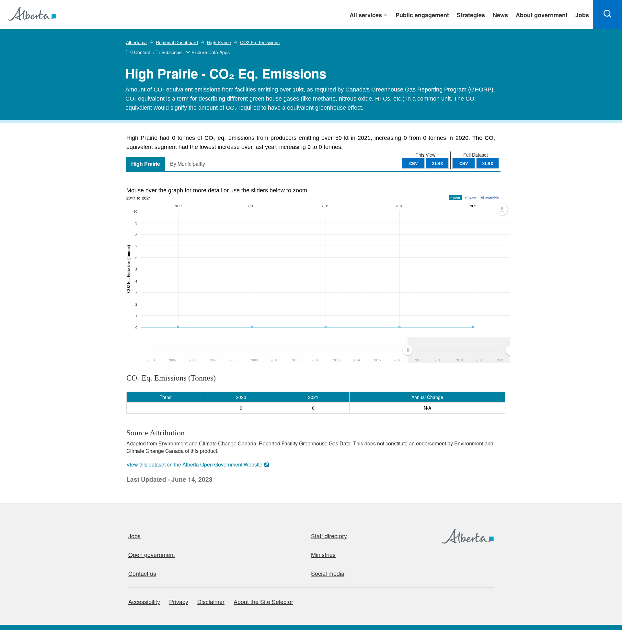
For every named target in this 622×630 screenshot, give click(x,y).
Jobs (134, 535)
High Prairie (219, 42)
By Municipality (187, 163)
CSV (463, 163)
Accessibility (144, 601)
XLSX (487, 163)
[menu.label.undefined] (502, 209)
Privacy (178, 601)
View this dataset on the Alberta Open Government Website (194, 464)
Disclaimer (211, 601)
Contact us (142, 573)
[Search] (607, 14)
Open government (151, 554)
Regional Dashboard (177, 42)
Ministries (323, 554)
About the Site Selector (263, 601)
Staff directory (329, 535)
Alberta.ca (136, 42)
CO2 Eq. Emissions (260, 42)
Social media (327, 573)
